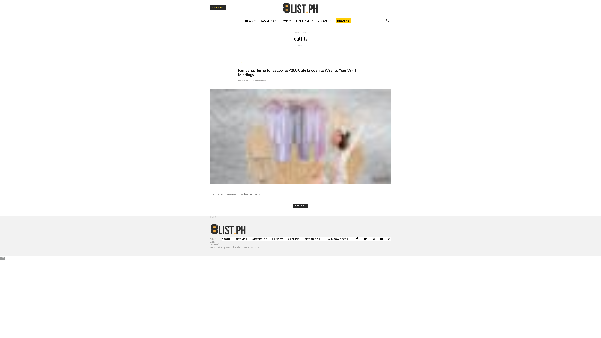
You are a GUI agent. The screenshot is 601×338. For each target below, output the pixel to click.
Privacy (277, 239)
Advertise (259, 239)
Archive (293, 239)
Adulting (267, 20)
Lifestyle (303, 20)
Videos (322, 20)
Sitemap (241, 239)
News (249, 20)
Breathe (343, 20)
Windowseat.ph (339, 239)
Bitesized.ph (313, 239)
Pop (285, 20)
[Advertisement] (300, 282)
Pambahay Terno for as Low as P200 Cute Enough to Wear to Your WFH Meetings (297, 72)
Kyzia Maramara (258, 80)
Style (242, 63)
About (226, 239)
